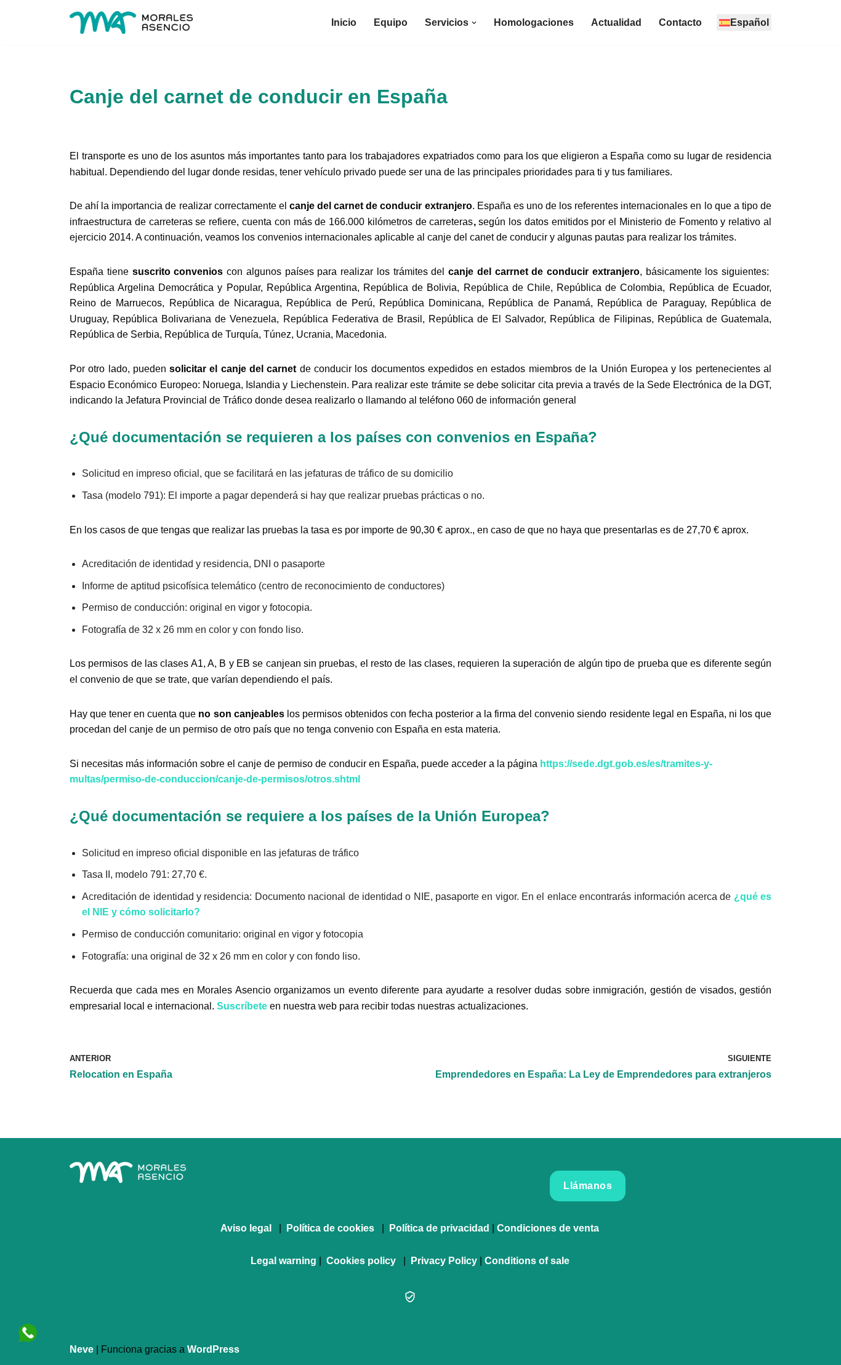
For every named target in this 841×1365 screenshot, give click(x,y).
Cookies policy (361, 1261)
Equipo (391, 22)
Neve (82, 1349)
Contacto (680, 22)
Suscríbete (242, 1006)
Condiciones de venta (548, 1228)
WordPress (213, 1349)
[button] (474, 22)
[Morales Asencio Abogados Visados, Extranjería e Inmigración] (131, 22)
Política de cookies (330, 1228)
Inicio (343, 22)
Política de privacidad (439, 1228)
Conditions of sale (527, 1261)
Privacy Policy (444, 1261)
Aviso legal (246, 1228)
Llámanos (587, 1185)
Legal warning (283, 1261)
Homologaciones (534, 22)
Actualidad (616, 22)
